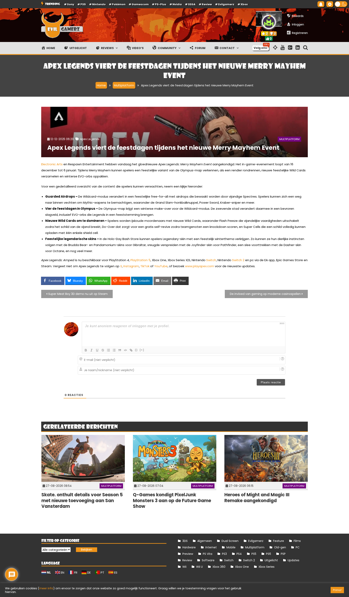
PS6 (268, 554)
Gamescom (140, 4)
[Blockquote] (120, 350)
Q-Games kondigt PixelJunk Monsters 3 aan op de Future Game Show (172, 500)
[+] (142, 349)
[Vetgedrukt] (86, 350)
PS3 (224, 554)
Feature (278, 541)
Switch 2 (238, 260)
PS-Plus (160, 4)
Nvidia (177, 4)
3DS (185, 541)
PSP (283, 554)
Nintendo (99, 4)
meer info (46, 588)
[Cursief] (91, 350)
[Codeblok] (125, 350)
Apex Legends (89, 139)
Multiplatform (289, 139)
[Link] (131, 350)
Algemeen (204, 541)
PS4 (239, 554)
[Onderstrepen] (97, 350)
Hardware (189, 547)
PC (298, 547)
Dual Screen (230, 541)
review (207, 4)
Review (187, 560)
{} (136, 349)
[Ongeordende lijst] (114, 350)
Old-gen (280, 547)
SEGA (192, 4)
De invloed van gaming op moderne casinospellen (265, 294)
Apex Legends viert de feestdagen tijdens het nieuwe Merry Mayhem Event (163, 147)
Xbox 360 (218, 567)
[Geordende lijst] (108, 350)
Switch (211, 260)
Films (297, 541)
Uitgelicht (271, 560)
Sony (70, 4)
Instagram (131, 266)
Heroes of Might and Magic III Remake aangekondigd (256, 498)
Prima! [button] (337, 590)
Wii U (199, 567)
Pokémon (118, 4)
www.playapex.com (199, 266)
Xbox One (242, 567)
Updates (293, 560)
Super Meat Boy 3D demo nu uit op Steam (78, 294)
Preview (187, 554)
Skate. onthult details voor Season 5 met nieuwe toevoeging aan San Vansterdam (82, 500)
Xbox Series (266, 567)
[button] (341, 4)
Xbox (244, 4)
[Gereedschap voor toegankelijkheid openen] (329, 4)
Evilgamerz (226, 4)
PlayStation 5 (140, 260)
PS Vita (207, 554)
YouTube (161, 266)
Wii (184, 567)
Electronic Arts (52, 164)
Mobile (230, 547)
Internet (211, 547)
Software (208, 560)
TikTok (144, 266)
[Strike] (103, 350)
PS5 (83, 4)
